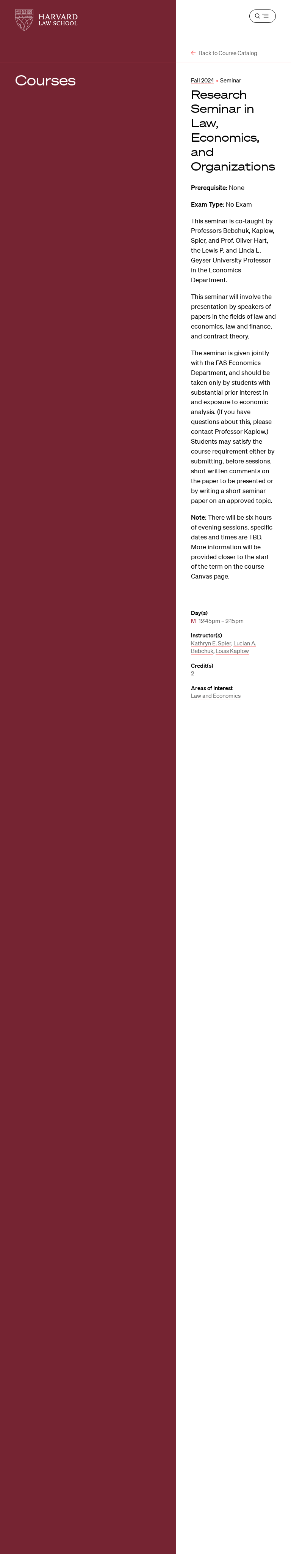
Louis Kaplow (232, 650)
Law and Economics (216, 695)
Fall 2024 (202, 80)
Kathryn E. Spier (211, 643)
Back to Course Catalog (227, 53)
